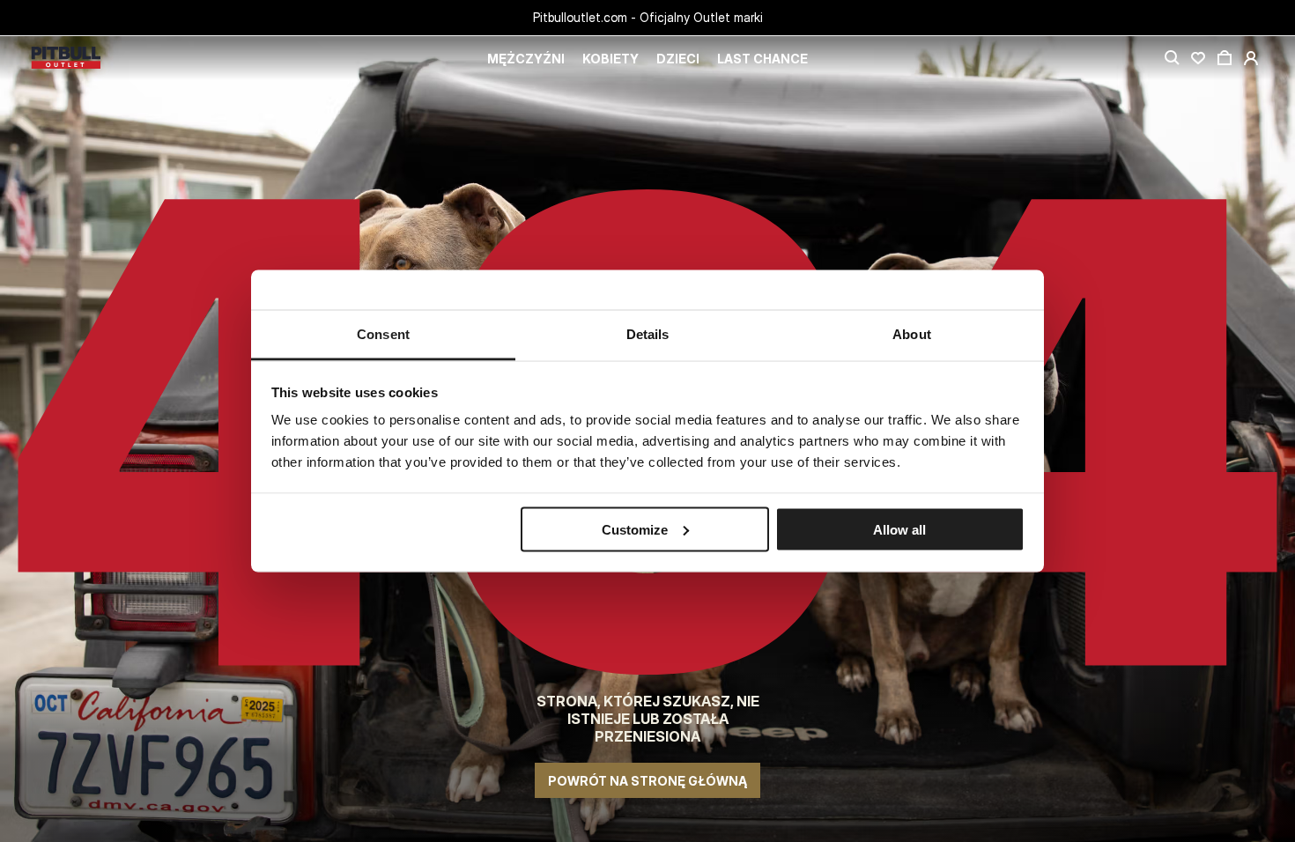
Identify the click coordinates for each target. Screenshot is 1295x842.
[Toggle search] (1171, 58)
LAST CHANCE (762, 58)
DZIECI (677, 58)
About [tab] (911, 334)
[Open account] (1251, 58)
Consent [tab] (383, 334)
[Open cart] (1224, 58)
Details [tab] (648, 334)
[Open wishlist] (1198, 58)
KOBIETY (610, 58)
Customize (635, 528)
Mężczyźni (526, 58)
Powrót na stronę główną (647, 780)
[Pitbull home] (66, 58)
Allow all (899, 528)
